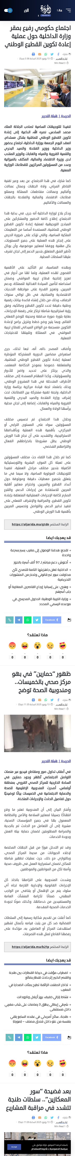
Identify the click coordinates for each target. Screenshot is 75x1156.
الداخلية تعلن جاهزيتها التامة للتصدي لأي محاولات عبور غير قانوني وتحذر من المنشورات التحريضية (40, 574)
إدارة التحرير (62, 58)
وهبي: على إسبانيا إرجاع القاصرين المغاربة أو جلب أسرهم (39, 589)
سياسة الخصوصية (58, 1149)
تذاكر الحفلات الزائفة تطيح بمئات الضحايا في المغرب (40, 987)
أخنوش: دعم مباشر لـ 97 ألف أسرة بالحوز (41, 562)
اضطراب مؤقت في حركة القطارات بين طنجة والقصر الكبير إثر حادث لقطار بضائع (40, 975)
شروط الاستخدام (39, 1149)
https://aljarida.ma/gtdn (30, 524)
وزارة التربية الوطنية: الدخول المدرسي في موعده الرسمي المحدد (41, 601)
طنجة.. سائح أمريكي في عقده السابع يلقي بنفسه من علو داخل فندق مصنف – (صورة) (40, 1018)
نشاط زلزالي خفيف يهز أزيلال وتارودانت (42, 997)
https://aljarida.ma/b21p (30, 947)
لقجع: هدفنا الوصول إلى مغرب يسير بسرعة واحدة (40, 552)
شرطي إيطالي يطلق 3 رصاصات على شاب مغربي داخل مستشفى (38, 1006)
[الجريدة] (37, 10)
